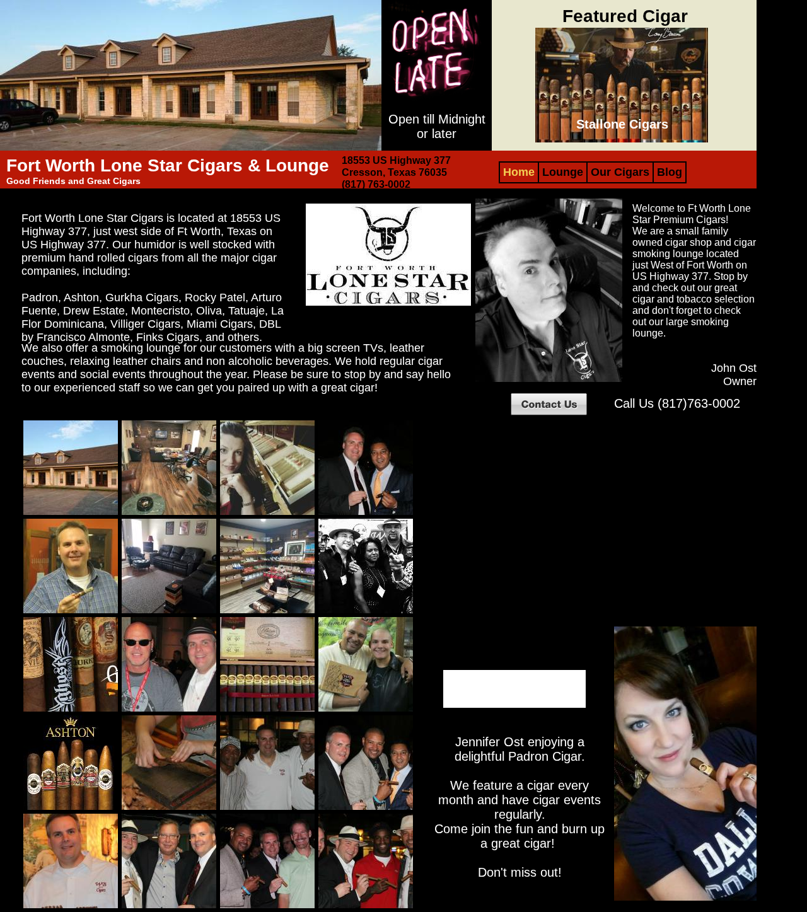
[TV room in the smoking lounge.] (169, 611)
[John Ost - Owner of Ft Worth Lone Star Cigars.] (70, 611)
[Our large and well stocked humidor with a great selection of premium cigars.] (267, 611)
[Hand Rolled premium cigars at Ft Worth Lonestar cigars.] (169, 808)
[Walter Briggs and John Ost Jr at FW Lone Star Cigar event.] (365, 710)
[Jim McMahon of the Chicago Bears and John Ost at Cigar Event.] (169, 710)
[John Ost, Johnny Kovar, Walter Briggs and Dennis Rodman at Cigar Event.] (365, 611)
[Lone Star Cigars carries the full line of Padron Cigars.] (267, 710)
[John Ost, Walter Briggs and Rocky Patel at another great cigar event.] (365, 808)
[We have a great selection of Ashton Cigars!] (70, 808)
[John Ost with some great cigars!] (70, 906)
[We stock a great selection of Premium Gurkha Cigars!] (70, 710)
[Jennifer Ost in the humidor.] (267, 513)
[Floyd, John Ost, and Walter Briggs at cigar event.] (267, 808)
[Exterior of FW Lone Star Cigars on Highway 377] (70, 513)
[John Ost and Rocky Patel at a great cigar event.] (365, 513)
